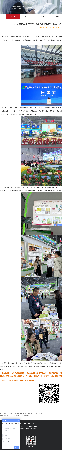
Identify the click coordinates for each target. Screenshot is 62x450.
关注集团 (27, 17)
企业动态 (13, 17)
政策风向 (42, 17)
